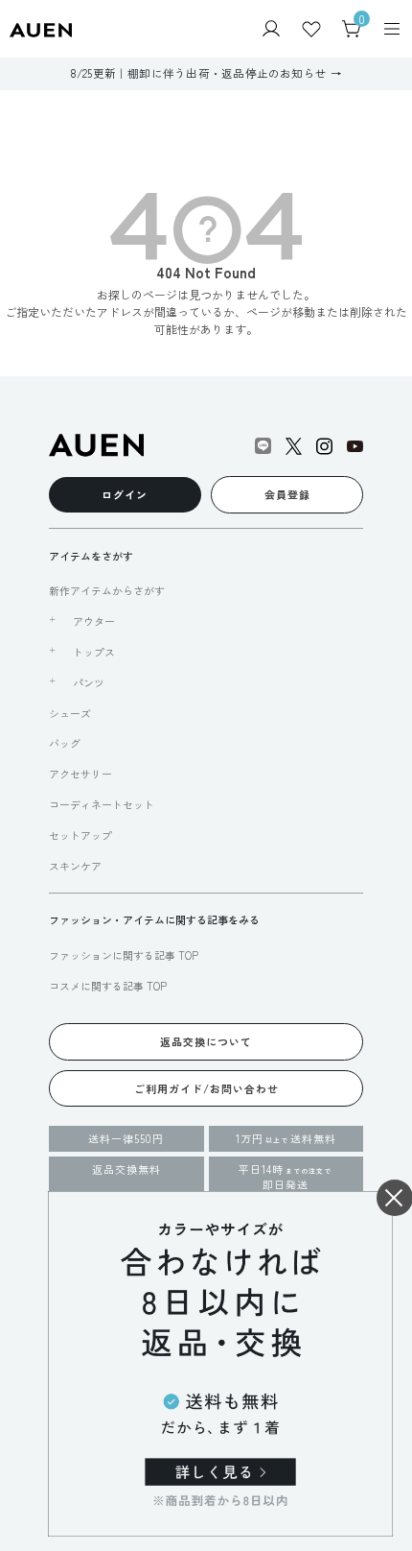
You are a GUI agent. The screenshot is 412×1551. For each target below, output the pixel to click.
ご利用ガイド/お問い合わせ (206, 1088)
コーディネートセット (101, 804)
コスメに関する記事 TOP (108, 985)
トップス (94, 651)
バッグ (64, 743)
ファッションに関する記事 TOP (123, 955)
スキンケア (75, 865)
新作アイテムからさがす (107, 590)
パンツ (88, 682)
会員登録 (287, 494)
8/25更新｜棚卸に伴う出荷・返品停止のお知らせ (199, 73)
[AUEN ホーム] (41, 28)
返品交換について (206, 1041)
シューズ (70, 713)
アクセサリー (80, 773)
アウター (94, 621)
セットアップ (80, 835)
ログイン (125, 494)
